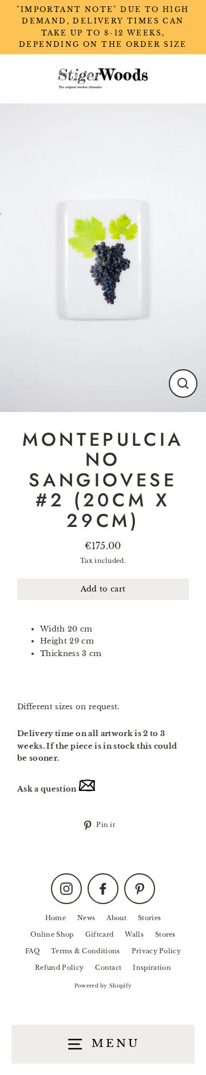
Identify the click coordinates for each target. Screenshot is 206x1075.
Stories (149, 918)
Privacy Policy (156, 951)
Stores (165, 934)
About (116, 918)
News (86, 918)
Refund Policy (59, 968)
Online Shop (52, 934)
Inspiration (152, 968)
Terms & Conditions (85, 951)
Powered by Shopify (103, 985)
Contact (108, 968)
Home (55, 918)
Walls (134, 934)
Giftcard (99, 934)
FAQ (32, 951)
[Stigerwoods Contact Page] (87, 789)
